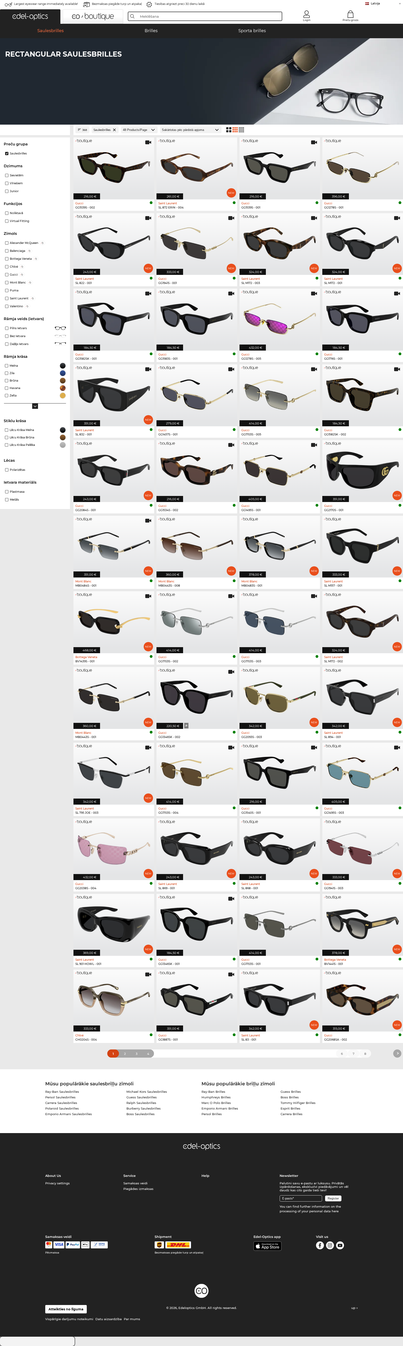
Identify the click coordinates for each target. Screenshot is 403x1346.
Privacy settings (57, 1183)
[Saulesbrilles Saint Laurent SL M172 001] (362, 241)
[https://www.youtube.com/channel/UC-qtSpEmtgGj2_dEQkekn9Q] (340, 1246)
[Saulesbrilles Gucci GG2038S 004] (113, 846)
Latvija (375, 3)
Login (306, 20)
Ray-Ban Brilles (213, 1091)
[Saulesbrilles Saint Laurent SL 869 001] (196, 846)
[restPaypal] (73, 1244)
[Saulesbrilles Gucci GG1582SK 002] (362, 392)
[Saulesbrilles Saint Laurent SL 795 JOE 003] (113, 771)
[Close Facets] (35, 130)
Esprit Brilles (290, 1108)
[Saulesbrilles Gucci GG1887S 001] (196, 998)
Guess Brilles (291, 1091)
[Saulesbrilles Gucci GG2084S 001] (113, 468)
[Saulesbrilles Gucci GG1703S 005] (280, 392)
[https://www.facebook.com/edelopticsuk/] (320, 1246)
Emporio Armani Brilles (220, 1108)
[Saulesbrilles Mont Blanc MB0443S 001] (113, 695)
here (335, 1211)
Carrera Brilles (291, 1114)
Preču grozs (350, 20)
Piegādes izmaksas (138, 1189)
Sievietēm (17, 175)
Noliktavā (16, 213)
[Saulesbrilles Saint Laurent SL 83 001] (280, 998)
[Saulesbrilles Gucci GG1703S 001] (280, 922)
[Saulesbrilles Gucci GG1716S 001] (362, 317)
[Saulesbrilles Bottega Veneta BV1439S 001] (113, 619)
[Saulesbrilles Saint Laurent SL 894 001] (362, 695)
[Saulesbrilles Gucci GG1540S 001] (280, 771)
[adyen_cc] (48, 1244)
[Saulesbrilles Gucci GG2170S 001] (362, 468)
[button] (30, 16)
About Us (53, 1176)
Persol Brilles (212, 1114)
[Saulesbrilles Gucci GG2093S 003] (280, 695)
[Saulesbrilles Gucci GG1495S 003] (362, 771)
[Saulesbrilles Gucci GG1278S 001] (362, 166)
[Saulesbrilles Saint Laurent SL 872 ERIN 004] (196, 166)
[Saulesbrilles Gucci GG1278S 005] (280, 317)
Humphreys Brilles (216, 1097)
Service (129, 1176)
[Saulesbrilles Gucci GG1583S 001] (196, 317)
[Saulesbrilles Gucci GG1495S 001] (280, 468)
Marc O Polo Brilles (216, 1103)
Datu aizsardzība (108, 1319)
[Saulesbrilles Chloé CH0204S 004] (113, 998)
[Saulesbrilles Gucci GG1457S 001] (196, 392)
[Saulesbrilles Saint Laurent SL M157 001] (362, 544)
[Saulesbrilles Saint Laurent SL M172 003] (280, 241)
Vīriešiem (16, 183)
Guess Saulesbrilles (141, 1097)
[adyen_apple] (85, 1244)
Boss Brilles (290, 1097)
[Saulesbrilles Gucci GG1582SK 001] (113, 317)
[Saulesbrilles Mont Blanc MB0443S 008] (196, 544)
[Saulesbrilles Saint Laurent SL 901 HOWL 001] (113, 922)
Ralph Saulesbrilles (141, 1103)
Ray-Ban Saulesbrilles (62, 1091)
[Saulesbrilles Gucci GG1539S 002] (113, 166)
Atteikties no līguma (66, 1309)
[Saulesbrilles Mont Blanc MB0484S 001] (113, 544)
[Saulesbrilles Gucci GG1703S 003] (280, 619)
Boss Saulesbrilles (140, 1114)
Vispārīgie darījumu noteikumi (69, 1319)
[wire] (99, 1244)
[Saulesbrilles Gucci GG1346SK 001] (196, 922)
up (353, 1308)
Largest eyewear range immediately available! (46, 4)
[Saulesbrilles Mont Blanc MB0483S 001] (280, 544)
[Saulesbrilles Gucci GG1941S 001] (196, 241)
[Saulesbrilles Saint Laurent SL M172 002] (362, 619)
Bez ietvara (17, 336)
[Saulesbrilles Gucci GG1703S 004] (196, 771)
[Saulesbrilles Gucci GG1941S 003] (362, 846)
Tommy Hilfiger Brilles (298, 1103)
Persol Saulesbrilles (60, 1097)
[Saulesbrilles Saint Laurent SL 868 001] (280, 846)
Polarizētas (17, 469)
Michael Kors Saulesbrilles (146, 1091)
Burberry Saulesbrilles (143, 1108)
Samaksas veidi (135, 1183)
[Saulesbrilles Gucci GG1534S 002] (196, 468)
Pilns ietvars (18, 328)
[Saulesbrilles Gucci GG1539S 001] (280, 166)
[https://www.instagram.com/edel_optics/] (330, 1246)
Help (205, 1176)
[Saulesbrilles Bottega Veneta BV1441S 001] (362, 922)
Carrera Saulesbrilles (61, 1103)
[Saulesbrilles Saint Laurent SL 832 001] (113, 392)
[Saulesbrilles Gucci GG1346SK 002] (196, 695)
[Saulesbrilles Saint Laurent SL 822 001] (113, 241)
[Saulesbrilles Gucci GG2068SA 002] (362, 998)
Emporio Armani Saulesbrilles (68, 1114)
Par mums (132, 1319)
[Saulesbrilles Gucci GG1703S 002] (196, 619)
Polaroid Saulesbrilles (62, 1108)
